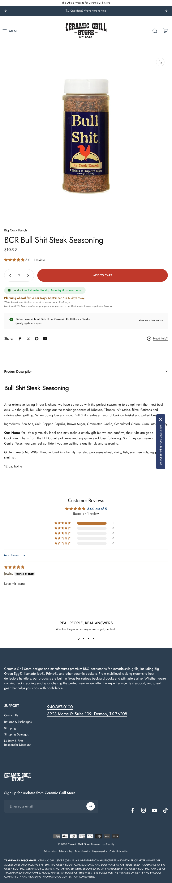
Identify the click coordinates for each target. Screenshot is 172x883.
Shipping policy (99, 851)
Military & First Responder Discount (17, 742)
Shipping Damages (16, 734)
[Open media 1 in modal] (160, 62)
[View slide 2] (83, 638)
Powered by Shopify (102, 844)
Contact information (118, 851)
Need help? (160, 339)
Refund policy (50, 851)
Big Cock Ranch (15, 230)
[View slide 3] (88, 638)
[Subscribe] (90, 806)
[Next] (166, 11)
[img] (14, 567)
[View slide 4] (93, 638)
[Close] (160, 419)
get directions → (103, 306)
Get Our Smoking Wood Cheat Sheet (160, 445)
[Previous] (5, 11)
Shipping (10, 728)
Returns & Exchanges (18, 722)
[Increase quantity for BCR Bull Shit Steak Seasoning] (29, 275)
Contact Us (11, 715)
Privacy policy (65, 851)
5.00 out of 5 (97, 508)
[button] (14, 259)
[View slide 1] (78, 638)
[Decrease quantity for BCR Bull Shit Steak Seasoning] (9, 275)
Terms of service (82, 851)
